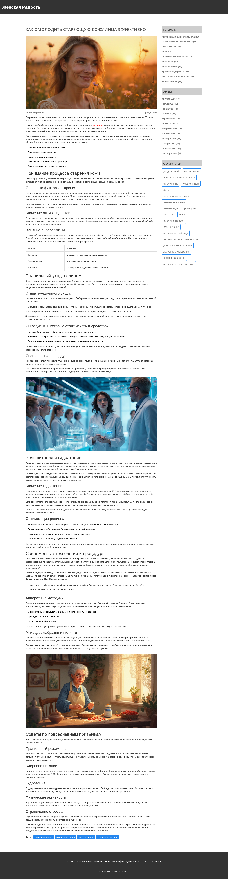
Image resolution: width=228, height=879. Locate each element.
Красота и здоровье (175, 71)
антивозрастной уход (175, 233)
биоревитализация (174, 257)
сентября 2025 (171, 153)
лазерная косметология (177, 196)
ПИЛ (144, 861)
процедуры (189, 208)
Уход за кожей (172, 66)
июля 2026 (170, 103)
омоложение (170, 183)
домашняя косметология (177, 245)
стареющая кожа (43, 837)
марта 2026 (170, 123)
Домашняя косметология (178, 76)
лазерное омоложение (176, 251)
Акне (167, 51)
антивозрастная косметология (180, 239)
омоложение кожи (65, 837)
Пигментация (171, 46)
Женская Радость (21, 7)
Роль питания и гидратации (42, 156)
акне (166, 190)
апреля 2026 (171, 118)
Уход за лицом (172, 61)
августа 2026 (171, 98)
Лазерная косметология (177, 56)
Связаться (155, 861)
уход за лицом (86, 837)
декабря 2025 (171, 138)
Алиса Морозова (35, 112)
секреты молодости (108, 837)
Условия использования (89, 861)
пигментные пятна (174, 202)
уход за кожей (171, 171)
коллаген (97, 124)
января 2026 (171, 133)
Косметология (172, 81)
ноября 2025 (171, 143)
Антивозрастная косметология (181, 36)
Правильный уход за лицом (42, 152)
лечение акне (171, 227)
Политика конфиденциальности (122, 861)
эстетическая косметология (179, 177)
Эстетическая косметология (179, 41)
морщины (169, 214)
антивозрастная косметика (178, 264)
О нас (70, 861)
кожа (182, 214)
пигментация (170, 208)
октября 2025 (171, 148)
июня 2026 (170, 108)
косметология (192, 171)
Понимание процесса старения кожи (46, 147)
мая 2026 (169, 113)
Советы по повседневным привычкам (47, 166)
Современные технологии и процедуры (48, 161)
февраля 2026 (172, 128)
